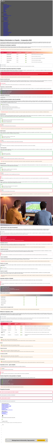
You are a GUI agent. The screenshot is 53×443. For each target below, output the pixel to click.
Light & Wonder (5, 22)
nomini (4, 10)
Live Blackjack (5, 18)
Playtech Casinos (5, 24)
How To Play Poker (6, 34)
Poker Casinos (5, 17)
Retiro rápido (5, 4)
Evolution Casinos (5, 21)
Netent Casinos (5, 23)
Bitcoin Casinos (5, 25)
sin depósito (5, 13)
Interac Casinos (5, 28)
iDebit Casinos (5, 27)
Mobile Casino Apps (6, 7)
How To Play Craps (6, 33)
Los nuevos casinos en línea (7, 5)
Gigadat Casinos (5, 26)
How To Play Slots (5, 20)
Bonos (3, 12)
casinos (3, 3)
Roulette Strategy (5, 31)
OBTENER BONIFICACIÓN (41, 440)
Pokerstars (4, 11)
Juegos (3, 16)
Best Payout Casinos (6, 6)
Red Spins (4, 8)
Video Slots (5, 19)
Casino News (5, 35)
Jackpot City (5, 9)
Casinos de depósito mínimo (7, 15)
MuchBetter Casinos (6, 29)
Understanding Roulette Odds (7, 32)
